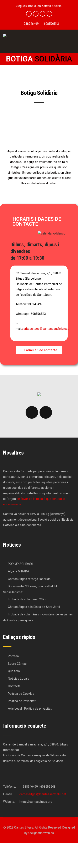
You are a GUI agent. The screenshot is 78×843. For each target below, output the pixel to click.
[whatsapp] (42, 14)
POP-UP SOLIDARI (20, 564)
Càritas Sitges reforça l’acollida (29, 579)
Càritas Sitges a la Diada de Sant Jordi (34, 607)
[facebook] (29, 14)
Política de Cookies (21, 694)
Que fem (14, 671)
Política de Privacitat (22, 701)
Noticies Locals (18, 678)
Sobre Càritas (17, 664)
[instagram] (35, 14)
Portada (13, 656)
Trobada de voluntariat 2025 (27, 599)
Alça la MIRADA (18, 571)
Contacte (14, 686)
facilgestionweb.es (41, 833)
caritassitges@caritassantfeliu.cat (45, 329)
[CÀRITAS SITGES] (4, 35)
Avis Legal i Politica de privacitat (30, 708)
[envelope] (49, 14)
